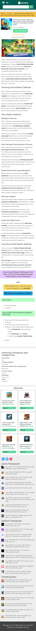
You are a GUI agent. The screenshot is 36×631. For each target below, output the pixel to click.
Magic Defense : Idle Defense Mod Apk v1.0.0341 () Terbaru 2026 (26, 424)
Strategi (20, 27)
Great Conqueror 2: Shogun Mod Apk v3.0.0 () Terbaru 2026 (26, 402)
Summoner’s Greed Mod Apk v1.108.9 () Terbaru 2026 (8, 402)
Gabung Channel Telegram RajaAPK (19, 293)
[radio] (13, 34)
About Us (22, 625)
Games (15, 27)
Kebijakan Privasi (22, 627)
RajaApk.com (8, 625)
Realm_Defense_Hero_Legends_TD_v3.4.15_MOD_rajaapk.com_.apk (18, 287)
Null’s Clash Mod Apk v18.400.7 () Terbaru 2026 (8, 446)
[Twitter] (7, 459)
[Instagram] (11, 459)
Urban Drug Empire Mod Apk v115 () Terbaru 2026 (9, 424)
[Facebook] (3, 459)
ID (8, 2)
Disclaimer (11, 627)
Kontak (30, 625)
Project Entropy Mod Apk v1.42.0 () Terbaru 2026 (26, 446)
